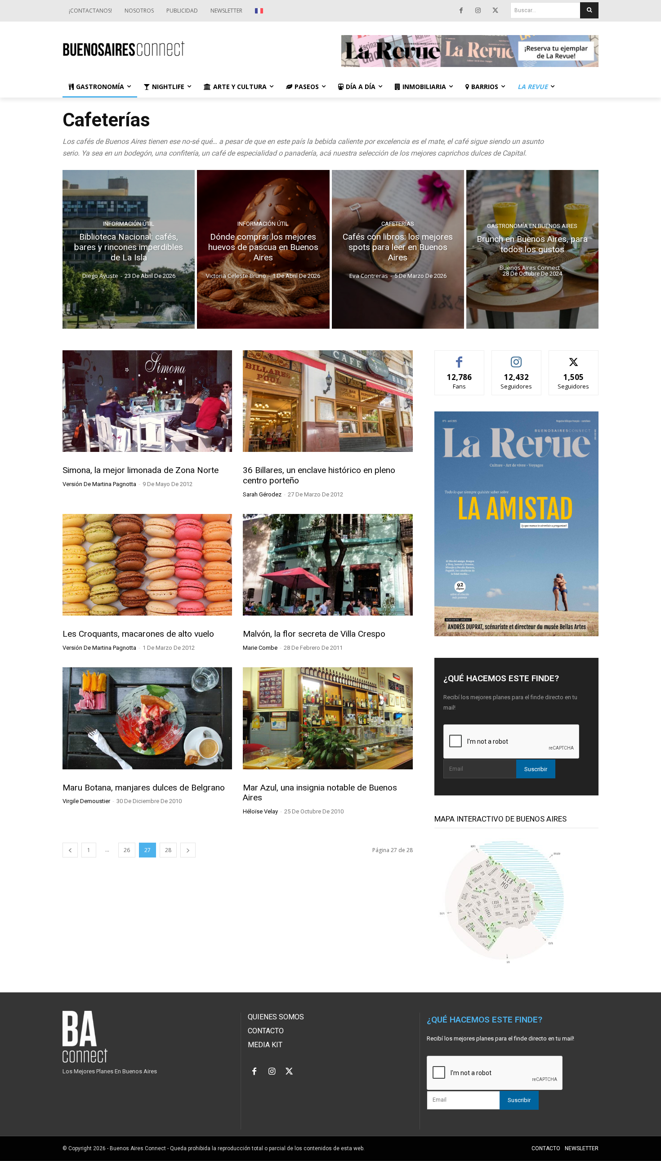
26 (127, 850)
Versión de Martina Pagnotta (99, 484)
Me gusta (459, 357)
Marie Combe (260, 647)
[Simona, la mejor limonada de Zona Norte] (147, 401)
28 (168, 850)
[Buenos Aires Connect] (191, 49)
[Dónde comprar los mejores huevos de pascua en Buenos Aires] (263, 249)
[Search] (589, 10)
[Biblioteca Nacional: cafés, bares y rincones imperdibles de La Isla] (129, 249)
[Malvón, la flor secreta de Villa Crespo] (327, 565)
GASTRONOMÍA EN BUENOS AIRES (532, 226)
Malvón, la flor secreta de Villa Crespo (314, 634)
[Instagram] (478, 10)
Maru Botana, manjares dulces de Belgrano (144, 787)
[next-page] (188, 850)
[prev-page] (70, 850)
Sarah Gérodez (262, 494)
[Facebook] (461, 10)
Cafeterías (397, 224)
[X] (495, 10)
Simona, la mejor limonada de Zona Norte (141, 470)
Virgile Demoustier (86, 801)
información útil (128, 224)
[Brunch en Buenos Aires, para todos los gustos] (532, 249)
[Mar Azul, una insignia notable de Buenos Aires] (327, 718)
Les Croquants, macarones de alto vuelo (138, 634)
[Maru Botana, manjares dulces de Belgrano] (147, 718)
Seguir (516, 357)
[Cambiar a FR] (260, 11)
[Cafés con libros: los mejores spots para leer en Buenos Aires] (398, 249)
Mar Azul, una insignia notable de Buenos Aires (320, 792)
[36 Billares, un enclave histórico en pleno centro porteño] (327, 401)
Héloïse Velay (260, 811)
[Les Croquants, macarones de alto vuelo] (147, 565)
